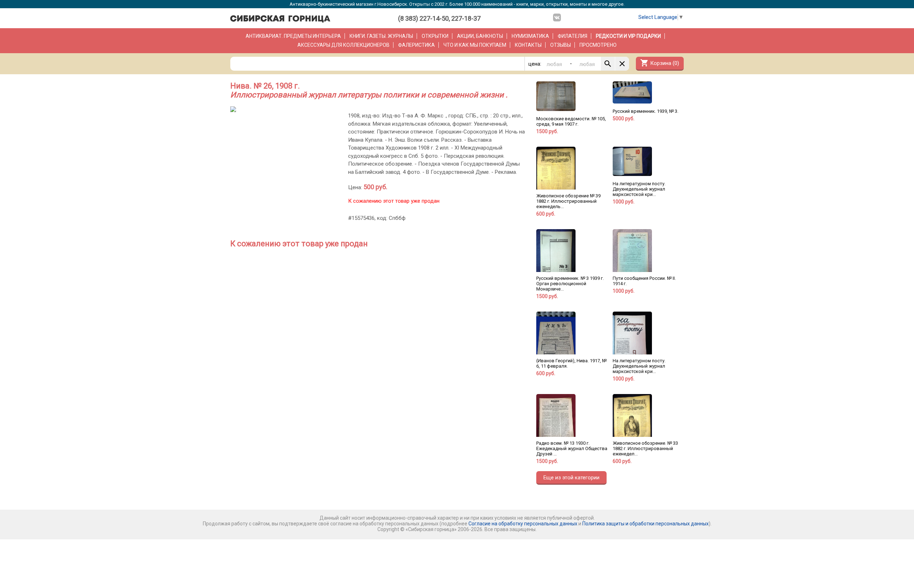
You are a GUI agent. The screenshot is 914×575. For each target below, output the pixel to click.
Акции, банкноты (480, 36)
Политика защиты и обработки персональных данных (645, 523)
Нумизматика (530, 36)
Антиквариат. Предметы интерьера (293, 36)
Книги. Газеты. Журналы (381, 36)
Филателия (572, 36)
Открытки (435, 36)
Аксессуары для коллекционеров (343, 45)
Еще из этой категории (571, 477)
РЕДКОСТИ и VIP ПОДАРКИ (628, 36)
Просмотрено (598, 45)
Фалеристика (416, 45)
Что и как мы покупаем (474, 45)
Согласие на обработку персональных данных (522, 523)
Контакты (528, 45)
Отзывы (560, 45)
